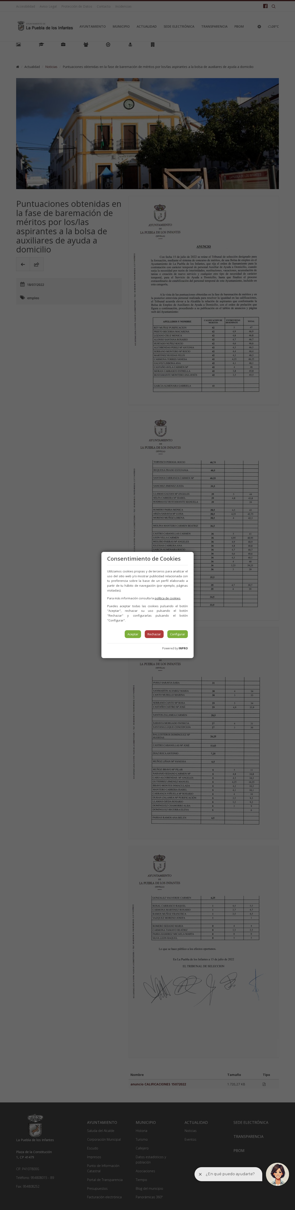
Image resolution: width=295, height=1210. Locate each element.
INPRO (183, 648)
